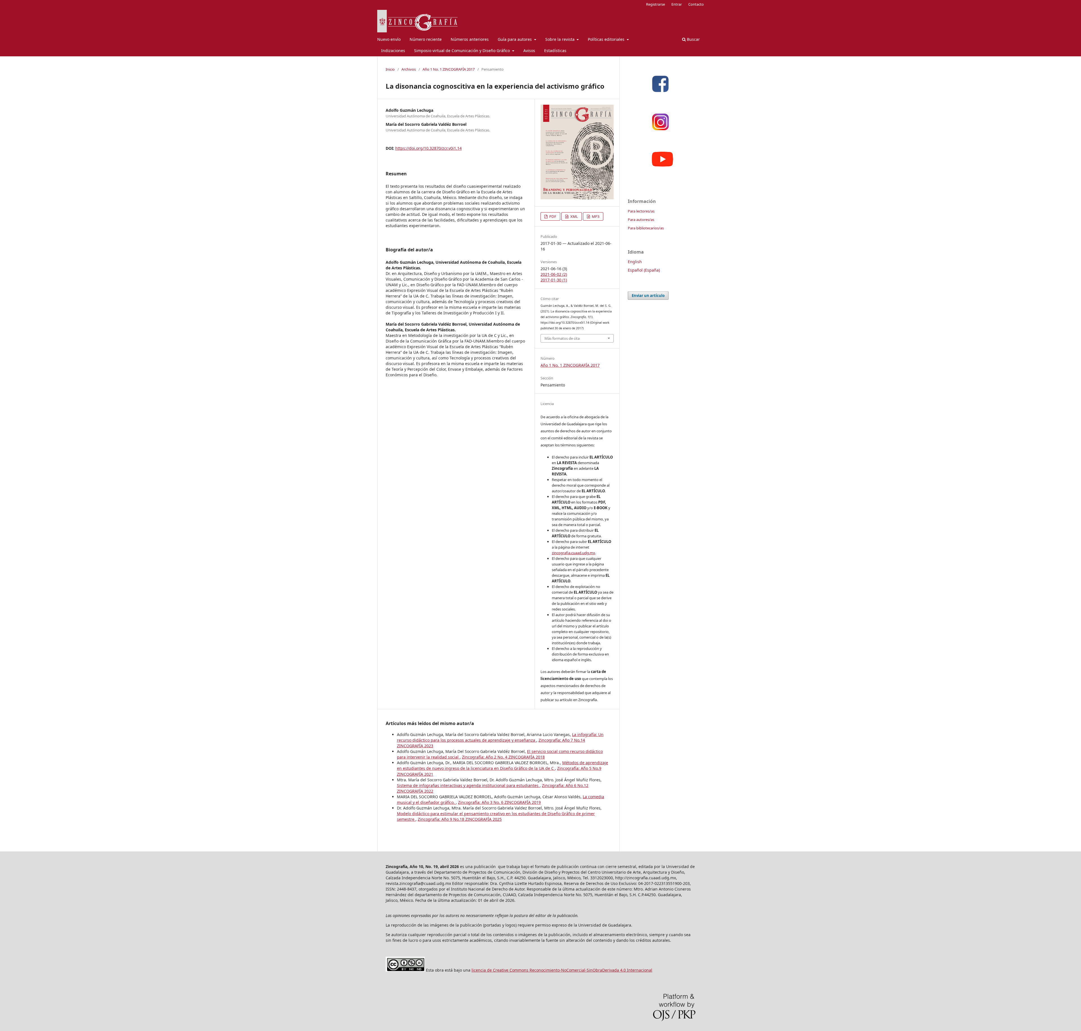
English (635, 261)
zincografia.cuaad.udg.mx (573, 552)
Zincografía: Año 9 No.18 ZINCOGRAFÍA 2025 (460, 819)
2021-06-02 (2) (553, 274)
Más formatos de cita (562, 338)
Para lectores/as (641, 211)
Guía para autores (515, 39)
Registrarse (655, 4)
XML (573, 216)
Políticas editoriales (607, 39)
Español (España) (644, 270)
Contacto (696, 4)
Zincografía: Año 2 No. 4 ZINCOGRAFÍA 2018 (503, 757)
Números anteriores (470, 39)
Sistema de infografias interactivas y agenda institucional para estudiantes (468, 785)
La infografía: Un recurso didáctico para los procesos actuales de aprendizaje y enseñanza (500, 737)
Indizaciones (393, 50)
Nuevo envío (389, 39)
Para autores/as (641, 219)
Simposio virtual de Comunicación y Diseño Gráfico (462, 50)
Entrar (676, 4)
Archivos (408, 69)
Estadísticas (555, 50)
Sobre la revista (560, 39)
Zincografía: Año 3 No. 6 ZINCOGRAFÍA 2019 (499, 802)
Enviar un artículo (648, 295)
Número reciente (426, 39)
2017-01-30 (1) (553, 280)
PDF (552, 216)
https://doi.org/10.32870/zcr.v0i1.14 (428, 148)
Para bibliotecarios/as (646, 228)
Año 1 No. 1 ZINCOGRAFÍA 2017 (449, 69)
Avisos (529, 50)
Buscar (693, 39)
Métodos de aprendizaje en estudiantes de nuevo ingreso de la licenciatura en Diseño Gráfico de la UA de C (502, 765)
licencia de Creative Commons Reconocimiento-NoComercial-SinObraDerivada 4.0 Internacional (562, 970)
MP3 (595, 216)
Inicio (390, 69)
